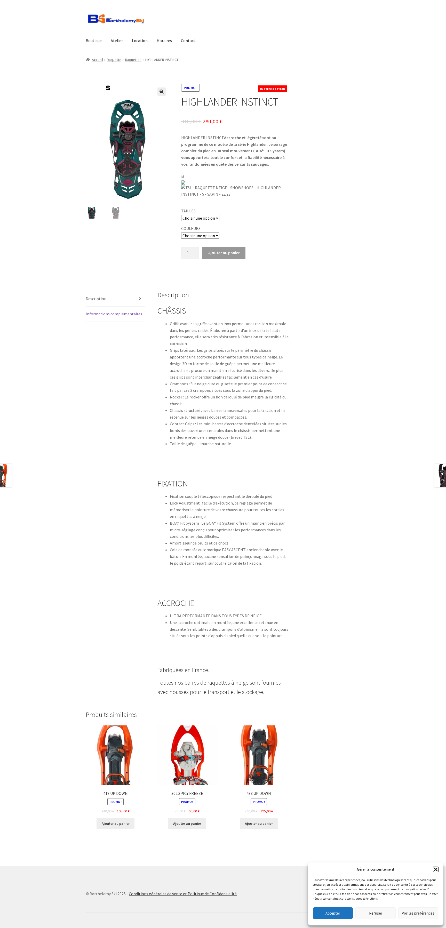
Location (140, 40)
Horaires (164, 40)
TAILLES (188, 210)
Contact (188, 40)
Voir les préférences (418, 913)
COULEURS (191, 228)
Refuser (375, 913)
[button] (435, 869)
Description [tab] (96, 298)
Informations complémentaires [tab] (114, 313)
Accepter (332, 913)
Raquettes (133, 59)
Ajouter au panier (224, 252)
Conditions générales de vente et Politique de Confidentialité (183, 893)
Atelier (117, 40)
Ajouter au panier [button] (116, 823)
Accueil (97, 59)
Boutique (94, 40)
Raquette (114, 59)
